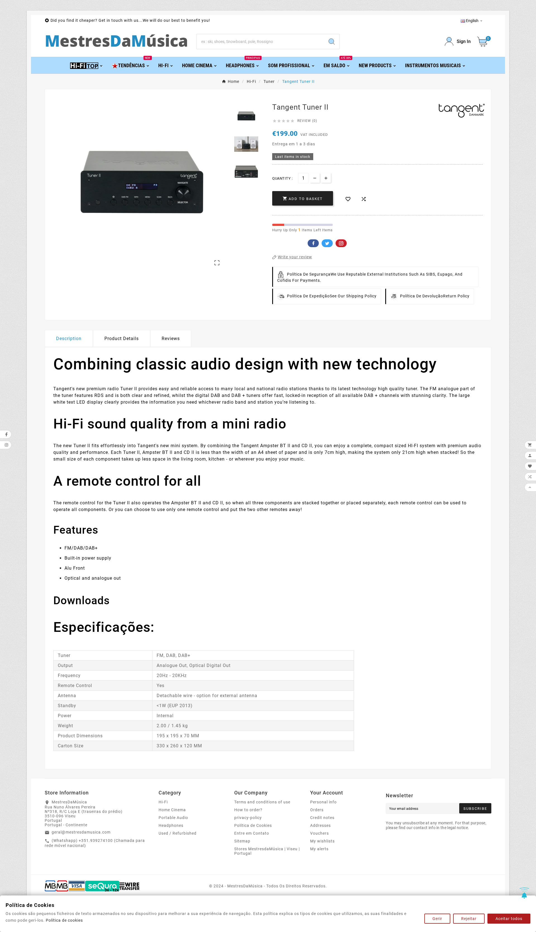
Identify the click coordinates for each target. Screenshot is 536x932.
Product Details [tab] (121, 338)
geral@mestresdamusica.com (81, 832)
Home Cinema (172, 810)
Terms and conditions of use (262, 802)
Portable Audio (173, 817)
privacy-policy (248, 817)
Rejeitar (469, 918)
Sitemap (242, 841)
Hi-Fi (163, 802)
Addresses (320, 825)
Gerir (437, 918)
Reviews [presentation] (171, 338)
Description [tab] (69, 338)
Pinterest (341, 243)
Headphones (171, 825)
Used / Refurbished (178, 833)
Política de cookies (64, 920)
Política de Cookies (253, 825)
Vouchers (319, 833)
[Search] (332, 41)
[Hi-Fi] (86, 65)
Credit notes (322, 817)
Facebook (313, 243)
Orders (317, 810)
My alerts (319, 849)
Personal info (323, 802)
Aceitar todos (509, 918)
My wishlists (322, 841)
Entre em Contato (251, 833)
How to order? (248, 810)
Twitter (327, 243)
